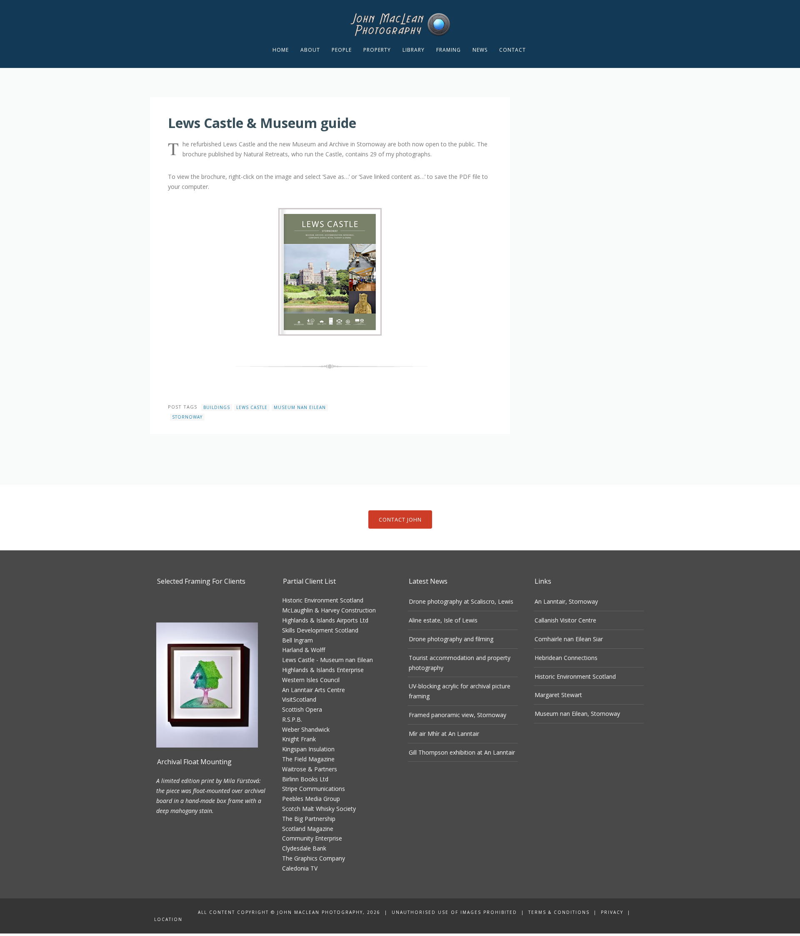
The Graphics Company (313, 858)
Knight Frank (299, 739)
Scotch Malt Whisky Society (319, 809)
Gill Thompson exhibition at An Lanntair (462, 752)
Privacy (612, 912)
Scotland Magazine (307, 829)
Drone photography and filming (451, 639)
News (480, 49)
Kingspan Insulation (308, 749)
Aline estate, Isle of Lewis (443, 620)
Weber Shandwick (306, 729)
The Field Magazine (308, 759)
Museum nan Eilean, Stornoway (577, 714)
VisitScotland (299, 699)
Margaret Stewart (558, 695)
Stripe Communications (313, 789)
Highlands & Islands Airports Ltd (325, 620)
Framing (448, 49)
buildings (216, 407)
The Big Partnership (308, 819)
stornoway (187, 417)
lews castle (252, 407)
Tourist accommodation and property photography (459, 663)
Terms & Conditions (559, 912)
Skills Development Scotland (320, 630)
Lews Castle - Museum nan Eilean (327, 660)
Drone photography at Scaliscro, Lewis (461, 601)
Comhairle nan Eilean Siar (569, 639)
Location (168, 919)
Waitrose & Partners (309, 769)
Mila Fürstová (241, 781)
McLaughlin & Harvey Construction (329, 610)
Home (280, 49)
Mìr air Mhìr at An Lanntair (444, 734)
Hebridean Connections (566, 658)
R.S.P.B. (292, 719)
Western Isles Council (311, 680)
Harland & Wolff (303, 650)
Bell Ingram (297, 640)
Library (413, 49)
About (310, 49)
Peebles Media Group (311, 799)
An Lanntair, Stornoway (566, 601)
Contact (512, 49)
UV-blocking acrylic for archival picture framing (459, 691)
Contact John (400, 519)
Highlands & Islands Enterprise (323, 670)
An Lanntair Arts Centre (313, 690)
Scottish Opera (302, 709)
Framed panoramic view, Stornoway (457, 715)
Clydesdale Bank (304, 848)
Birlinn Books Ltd (305, 779)
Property (377, 49)
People (342, 49)
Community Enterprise (312, 838)
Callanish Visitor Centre (565, 620)
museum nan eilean (300, 407)
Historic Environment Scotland (322, 600)
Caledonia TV (300, 868)
